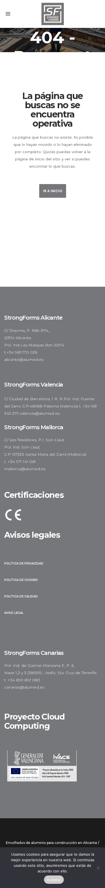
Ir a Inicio (52, 191)
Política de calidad (21, 596)
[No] (98, 867)
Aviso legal (14, 613)
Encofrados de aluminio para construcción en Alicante (51, 843)
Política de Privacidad (23, 563)
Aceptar (54, 879)
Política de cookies (21, 580)
